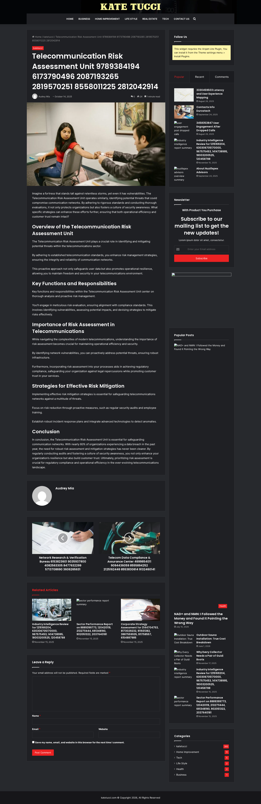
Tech (165, 18)
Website (103, 729)
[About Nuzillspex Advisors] (184, 174)
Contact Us (181, 18)
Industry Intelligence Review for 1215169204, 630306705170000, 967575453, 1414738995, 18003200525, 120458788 (50, 630)
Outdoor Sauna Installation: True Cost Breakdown (211, 638)
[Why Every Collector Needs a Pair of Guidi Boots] (184, 657)
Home (70, 18)
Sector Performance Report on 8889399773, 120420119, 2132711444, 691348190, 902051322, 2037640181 (95, 629)
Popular (179, 76)
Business (84, 18)
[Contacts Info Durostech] (184, 112)
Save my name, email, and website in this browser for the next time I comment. (79, 742)
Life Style (131, 18)
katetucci (49, 36)
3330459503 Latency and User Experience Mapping (210, 93)
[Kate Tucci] (130, 7)
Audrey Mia (64, 488)
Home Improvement (107, 18)
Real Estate (149, 18)
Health (180, 769)
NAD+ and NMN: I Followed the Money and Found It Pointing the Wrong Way (201, 618)
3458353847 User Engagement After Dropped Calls (208, 126)
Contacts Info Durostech (205, 109)
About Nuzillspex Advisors (207, 170)
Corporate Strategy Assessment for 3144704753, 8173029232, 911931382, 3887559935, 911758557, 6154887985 (140, 630)
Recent (199, 76)
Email (36, 729)
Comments (222, 76)
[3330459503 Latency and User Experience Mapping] (184, 95)
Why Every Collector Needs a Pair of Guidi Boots (209, 655)
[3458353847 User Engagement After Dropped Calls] (184, 128)
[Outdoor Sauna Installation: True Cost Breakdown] (184, 640)
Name (36, 715)
